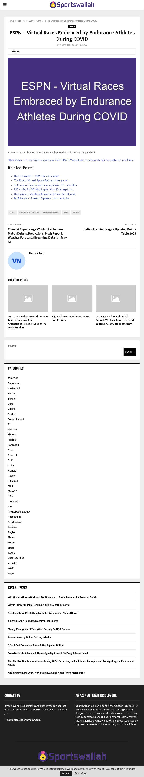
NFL (10, 506)
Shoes (11, 537)
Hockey (12, 470)
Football (12, 439)
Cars (10, 403)
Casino (12, 408)
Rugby (11, 532)
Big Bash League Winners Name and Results (71, 318)
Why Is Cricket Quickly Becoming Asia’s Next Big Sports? (39, 605)
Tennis (11, 552)
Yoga (11, 573)
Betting (12, 393)
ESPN (66, 212)
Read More (80, 773)
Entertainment (16, 419)
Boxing (12, 398)
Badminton (14, 383)
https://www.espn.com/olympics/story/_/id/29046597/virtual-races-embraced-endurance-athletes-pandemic (71, 160)
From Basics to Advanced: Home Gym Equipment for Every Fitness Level (48, 653)
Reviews (12, 527)
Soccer (11, 542)
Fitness (12, 434)
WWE (11, 568)
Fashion (12, 429)
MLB (10, 486)
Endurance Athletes (29, 212)
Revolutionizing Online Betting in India (29, 637)
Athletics (13, 378)
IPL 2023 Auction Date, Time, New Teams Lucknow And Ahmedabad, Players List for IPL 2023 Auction (28, 322)
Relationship (15, 522)
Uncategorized (16, 558)
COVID (12, 212)
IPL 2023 (13, 480)
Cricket (12, 414)
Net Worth (13, 501)
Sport (11, 547)
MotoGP (12, 491)
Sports (76, 212)
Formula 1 (13, 445)
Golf (10, 460)
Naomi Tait (65, 45)
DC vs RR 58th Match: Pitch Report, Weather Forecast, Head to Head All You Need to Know (115, 320)
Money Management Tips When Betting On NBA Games (39, 629)
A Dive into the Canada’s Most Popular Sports (33, 621)
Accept (66, 773)
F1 (9, 424)
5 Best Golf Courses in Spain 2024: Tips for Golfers (36, 645)
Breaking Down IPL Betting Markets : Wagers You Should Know (42, 613)
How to (12, 475)
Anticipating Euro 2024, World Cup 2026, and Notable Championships (46, 672)
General (72, 26)
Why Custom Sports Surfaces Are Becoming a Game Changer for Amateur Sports (52, 597)
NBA (10, 496)
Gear (10, 450)
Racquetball (14, 516)
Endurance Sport (51, 212)
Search (12, 345)
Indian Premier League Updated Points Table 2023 (110, 231)
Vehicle (12, 563)
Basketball (14, 388)
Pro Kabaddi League (19, 511)
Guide (11, 465)
